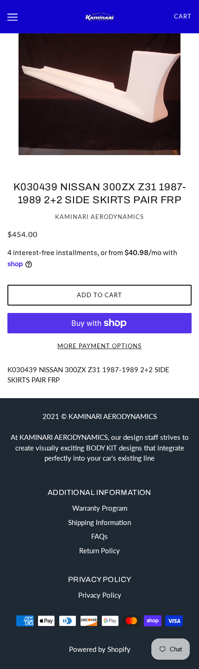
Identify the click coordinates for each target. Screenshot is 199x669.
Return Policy (99, 550)
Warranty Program (99, 508)
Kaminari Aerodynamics (99, 216)
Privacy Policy (99, 595)
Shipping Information (99, 522)
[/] (99, 16)
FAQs (99, 536)
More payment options (99, 346)
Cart (183, 16)
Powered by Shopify (100, 649)
